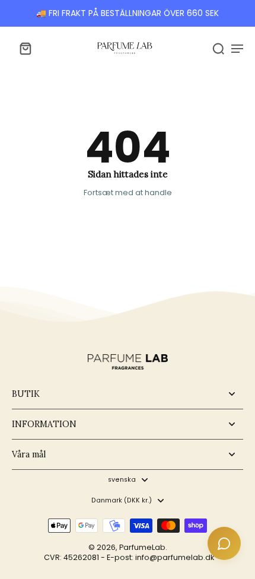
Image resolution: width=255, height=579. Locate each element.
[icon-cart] (25, 48)
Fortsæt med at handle (128, 192)
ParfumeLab (142, 547)
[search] (218, 48)
